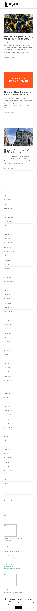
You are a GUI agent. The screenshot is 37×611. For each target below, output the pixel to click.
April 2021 (7, 402)
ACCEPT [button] (18, 608)
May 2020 (7, 449)
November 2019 (8, 466)
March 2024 (7, 264)
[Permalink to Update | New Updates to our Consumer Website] (18, 80)
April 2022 (7, 350)
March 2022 (7, 355)
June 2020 (7, 445)
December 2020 (8, 419)
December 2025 (8, 213)
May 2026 (7, 200)
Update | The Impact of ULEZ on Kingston (16, 151)
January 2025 (8, 238)
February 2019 (8, 501)
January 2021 (8, 415)
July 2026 (6, 195)
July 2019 (6, 479)
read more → (25, 52)
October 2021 (8, 376)
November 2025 (8, 217)
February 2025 (8, 234)
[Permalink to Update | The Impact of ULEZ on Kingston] (18, 137)
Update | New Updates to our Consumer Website (17, 93)
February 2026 (8, 208)
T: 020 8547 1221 (8, 555)
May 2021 (7, 398)
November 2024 (8, 243)
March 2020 (7, 458)
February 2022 (8, 359)
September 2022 (9, 329)
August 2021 (7, 385)
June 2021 (7, 393)
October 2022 (8, 324)
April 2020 (7, 453)
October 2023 (8, 277)
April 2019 (7, 492)
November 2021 (8, 372)
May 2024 (7, 260)
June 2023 (7, 294)
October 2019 (8, 471)
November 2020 (8, 423)
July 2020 (6, 441)
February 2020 (8, 462)
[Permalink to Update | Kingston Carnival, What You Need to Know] (18, 23)
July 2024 (6, 256)
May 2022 (7, 346)
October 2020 (8, 428)
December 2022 (8, 316)
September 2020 (9, 432)
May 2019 (7, 488)
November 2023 (8, 273)
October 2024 (8, 247)
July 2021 (6, 389)
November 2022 (8, 320)
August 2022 (7, 333)
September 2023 (9, 281)
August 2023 (7, 286)
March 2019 (7, 496)
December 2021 (8, 367)
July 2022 (6, 337)
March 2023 (7, 303)
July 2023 (6, 290)
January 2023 (8, 312)
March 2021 (7, 406)
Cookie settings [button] (26, 605)
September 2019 (9, 475)
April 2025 (7, 230)
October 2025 (8, 221)
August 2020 (7, 436)
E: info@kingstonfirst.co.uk (11, 558)
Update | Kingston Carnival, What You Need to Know (18, 37)
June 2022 (7, 342)
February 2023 (8, 307)
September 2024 (9, 251)
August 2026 (7, 191)
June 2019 (7, 483)
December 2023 (8, 269)
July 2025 (6, 226)
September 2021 (9, 380)
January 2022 (8, 363)
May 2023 (7, 299)
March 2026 (7, 204)
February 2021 (8, 410)
